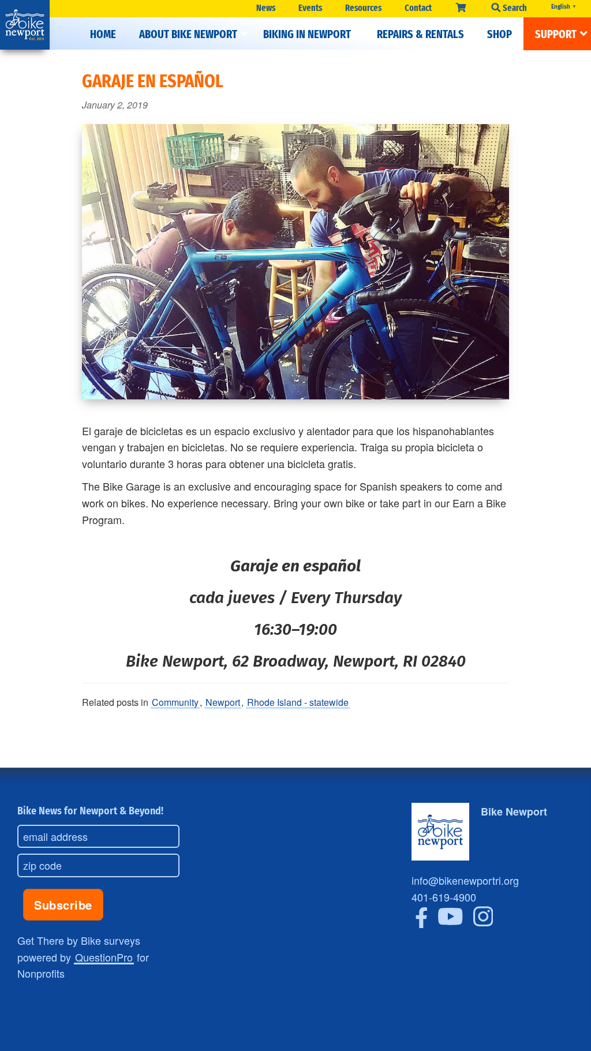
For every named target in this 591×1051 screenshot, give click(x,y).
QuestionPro (104, 956)
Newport (222, 702)
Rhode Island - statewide (298, 702)
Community (175, 702)
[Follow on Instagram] (483, 923)
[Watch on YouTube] (450, 923)
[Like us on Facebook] (422, 923)
